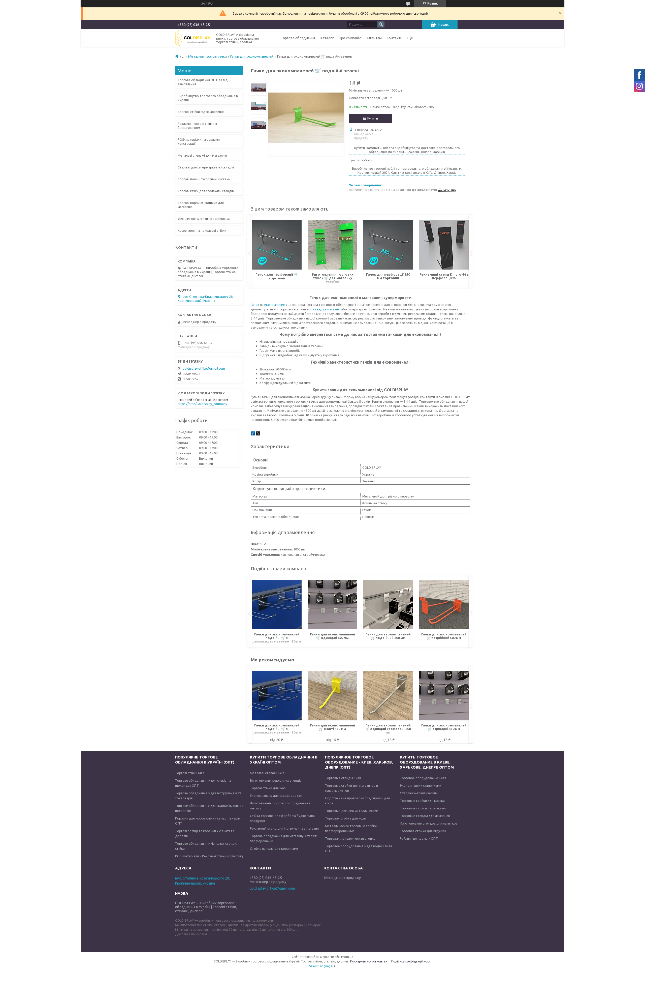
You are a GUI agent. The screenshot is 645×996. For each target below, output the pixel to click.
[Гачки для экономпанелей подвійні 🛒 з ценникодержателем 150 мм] (277, 604)
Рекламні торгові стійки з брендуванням (197, 125)
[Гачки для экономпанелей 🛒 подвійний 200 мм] (388, 604)
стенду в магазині (327, 309)
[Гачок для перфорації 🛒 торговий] (277, 245)
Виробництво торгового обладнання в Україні (208, 98)
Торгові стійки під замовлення (201, 111)
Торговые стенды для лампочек (425, 815)
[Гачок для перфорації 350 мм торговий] (388, 245)
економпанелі (275, 304)
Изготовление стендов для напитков (429, 823)
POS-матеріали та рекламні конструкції (199, 141)
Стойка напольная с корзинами (274, 848)
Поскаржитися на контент (369, 961)
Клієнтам (374, 38)
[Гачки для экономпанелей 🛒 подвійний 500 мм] (444, 604)
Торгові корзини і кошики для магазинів (201, 205)
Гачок (255, 304)
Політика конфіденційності (411, 961)
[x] (258, 434)
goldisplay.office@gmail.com (203, 368)
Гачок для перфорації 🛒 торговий (276, 276)
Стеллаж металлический (419, 793)
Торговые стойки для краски (422, 800)
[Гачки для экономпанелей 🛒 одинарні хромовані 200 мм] (388, 695)
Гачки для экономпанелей (251, 56)
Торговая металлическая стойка (350, 838)
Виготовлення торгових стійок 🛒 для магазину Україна (332, 278)
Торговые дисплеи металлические (351, 810)
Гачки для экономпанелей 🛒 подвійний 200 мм (388, 635)
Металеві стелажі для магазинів (202, 155)
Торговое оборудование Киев (423, 778)
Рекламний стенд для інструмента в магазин (284, 828)
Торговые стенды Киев (343, 778)
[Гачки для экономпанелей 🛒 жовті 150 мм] (332, 695)
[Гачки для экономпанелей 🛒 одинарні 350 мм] (332, 604)
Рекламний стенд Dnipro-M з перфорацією (444, 276)
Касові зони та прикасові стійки (202, 230)
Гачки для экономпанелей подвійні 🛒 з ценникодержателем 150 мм (276, 637)
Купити (372, 118)
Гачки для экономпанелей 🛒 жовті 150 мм (332, 726)
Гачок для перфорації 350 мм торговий (388, 276)
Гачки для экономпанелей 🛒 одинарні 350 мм (332, 635)
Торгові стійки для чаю (268, 788)
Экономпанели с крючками (420, 785)
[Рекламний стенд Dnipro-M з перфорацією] (444, 245)
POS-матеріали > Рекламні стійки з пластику (209, 856)
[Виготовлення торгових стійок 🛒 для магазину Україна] (332, 245)
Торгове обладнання (298, 38)
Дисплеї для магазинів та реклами (204, 218)
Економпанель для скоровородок (276, 795)
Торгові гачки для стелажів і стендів (206, 191)
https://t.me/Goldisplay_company (202, 403)
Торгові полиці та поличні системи (204, 179)
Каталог (327, 38)
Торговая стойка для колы (346, 818)
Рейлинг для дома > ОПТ (419, 838)
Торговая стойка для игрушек (423, 831)
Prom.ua (347, 956)
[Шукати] (380, 24)
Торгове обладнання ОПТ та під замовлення (203, 82)
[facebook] (253, 434)
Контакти (394, 38)
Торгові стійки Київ (190, 773)
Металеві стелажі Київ (267, 773)
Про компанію (350, 38)
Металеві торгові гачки (207, 56)
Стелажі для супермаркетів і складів (206, 167)
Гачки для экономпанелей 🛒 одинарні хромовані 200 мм (388, 728)
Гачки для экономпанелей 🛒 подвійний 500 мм (443, 635)
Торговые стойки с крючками (423, 808)
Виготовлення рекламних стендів (276, 780)
